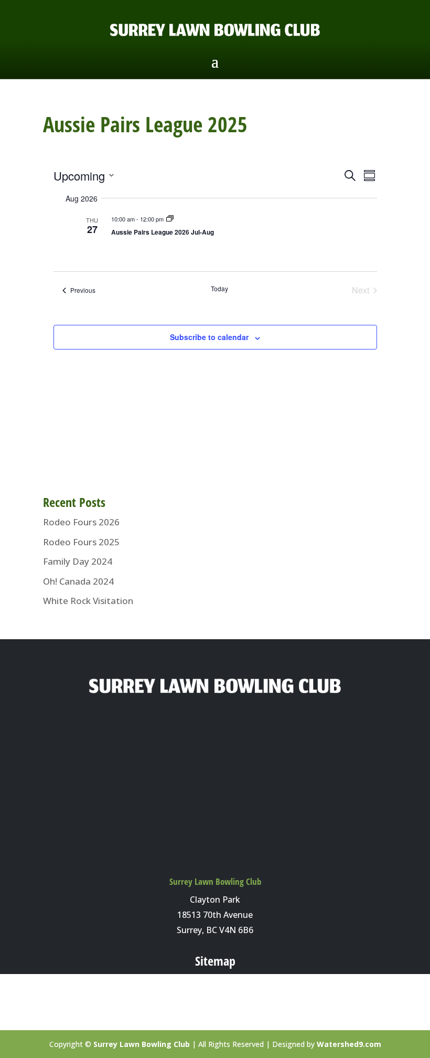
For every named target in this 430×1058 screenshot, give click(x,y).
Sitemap (215, 960)
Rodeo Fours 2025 (81, 542)
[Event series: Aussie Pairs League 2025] (170, 219)
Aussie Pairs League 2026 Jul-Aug (162, 232)
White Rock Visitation (88, 601)
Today (219, 288)
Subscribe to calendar (209, 337)
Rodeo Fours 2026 (81, 522)
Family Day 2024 (77, 561)
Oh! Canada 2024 (78, 581)
